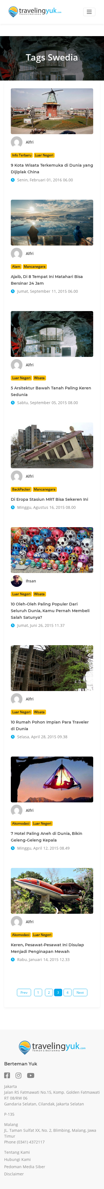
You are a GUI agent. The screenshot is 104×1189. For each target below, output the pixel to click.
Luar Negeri (44, 155)
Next (80, 992)
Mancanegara (34, 266)
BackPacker (21, 489)
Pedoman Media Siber (24, 1166)
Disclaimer (14, 1174)
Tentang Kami (17, 1152)
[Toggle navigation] (89, 12)
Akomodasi (20, 823)
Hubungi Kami (17, 1159)
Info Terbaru (21, 155)
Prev (24, 992)
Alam (16, 266)
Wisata (39, 378)
